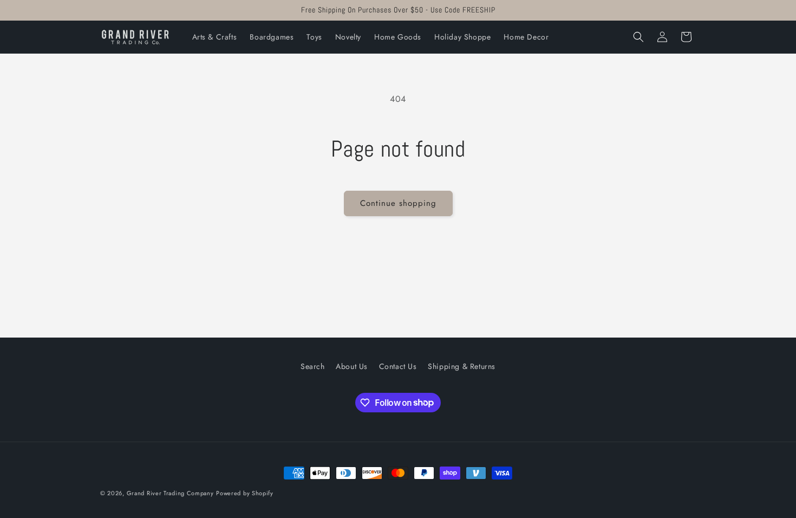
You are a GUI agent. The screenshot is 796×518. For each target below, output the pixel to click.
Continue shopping (398, 203)
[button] (638, 37)
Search (313, 366)
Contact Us (398, 366)
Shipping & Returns (461, 366)
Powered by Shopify (244, 493)
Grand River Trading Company (170, 493)
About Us (352, 366)
